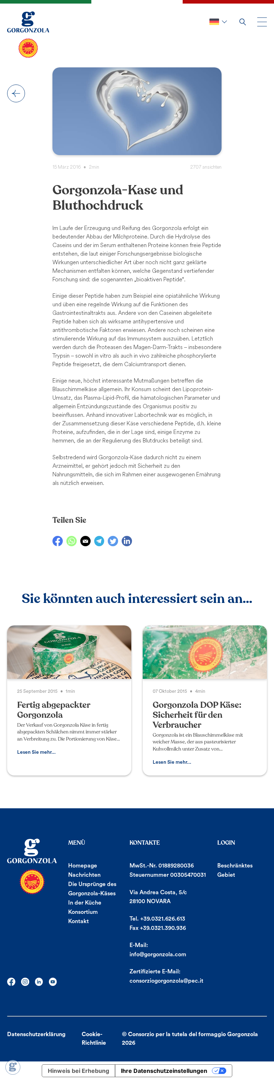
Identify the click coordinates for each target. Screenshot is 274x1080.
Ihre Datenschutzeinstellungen (164, 1070)
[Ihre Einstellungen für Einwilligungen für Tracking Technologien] (13, 1067)
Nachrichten (84, 875)
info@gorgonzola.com (158, 954)
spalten (16, 93)
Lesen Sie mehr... (36, 752)
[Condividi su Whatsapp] (71, 541)
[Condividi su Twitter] (113, 541)
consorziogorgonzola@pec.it (166, 981)
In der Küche (84, 903)
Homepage (82, 866)
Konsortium (83, 912)
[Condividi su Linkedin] (127, 541)
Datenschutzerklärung (36, 1034)
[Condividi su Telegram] (99, 541)
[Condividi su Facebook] (57, 541)
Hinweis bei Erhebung (78, 1070)
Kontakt (78, 921)
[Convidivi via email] (85, 541)
